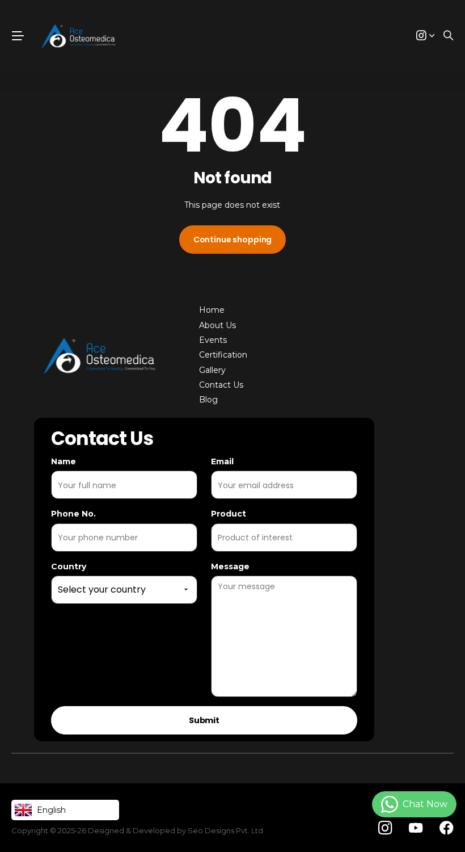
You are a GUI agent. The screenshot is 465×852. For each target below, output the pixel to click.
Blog (208, 399)
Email (222, 461)
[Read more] (425, 36)
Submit (204, 720)
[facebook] (446, 828)
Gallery (212, 370)
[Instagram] (385, 828)
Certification (223, 355)
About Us (217, 325)
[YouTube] (415, 828)
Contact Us (221, 385)
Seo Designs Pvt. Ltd (225, 830)
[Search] (448, 36)
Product (228, 514)
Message (230, 566)
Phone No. (73, 514)
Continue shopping (232, 239)
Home (212, 310)
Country (68, 566)
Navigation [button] (17, 36)
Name (63, 461)
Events (213, 340)
